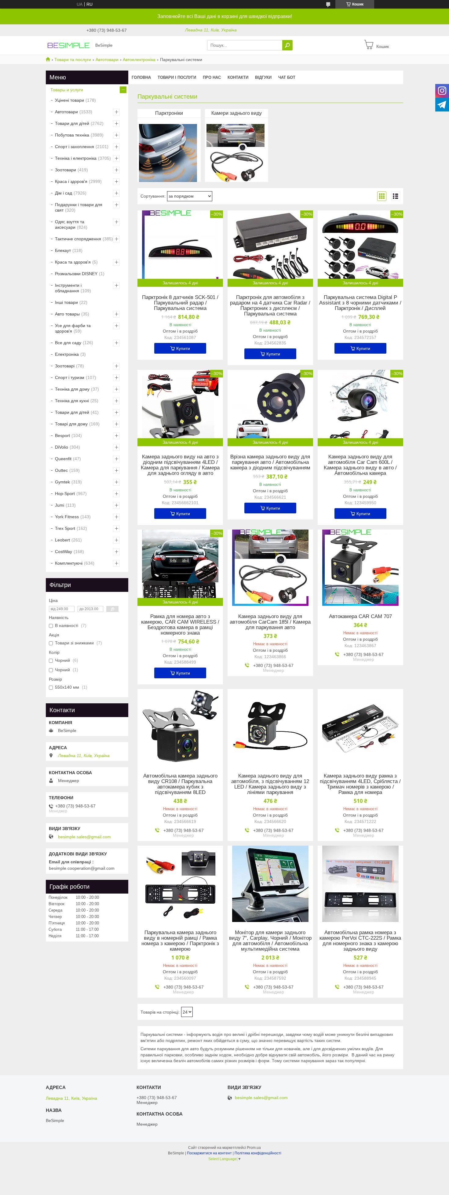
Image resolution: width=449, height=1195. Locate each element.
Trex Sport (65, 528)
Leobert (62, 539)
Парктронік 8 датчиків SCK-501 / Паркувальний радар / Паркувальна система (180, 303)
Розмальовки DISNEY (76, 273)
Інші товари (66, 302)
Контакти (238, 77)
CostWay (63, 551)
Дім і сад (63, 193)
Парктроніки (169, 113)
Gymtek (62, 481)
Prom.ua (254, 1148)
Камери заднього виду (236, 113)
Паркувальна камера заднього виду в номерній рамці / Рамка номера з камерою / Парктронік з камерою (180, 941)
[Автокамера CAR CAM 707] (360, 568)
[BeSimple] (69, 44)
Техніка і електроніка (76, 158)
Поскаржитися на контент (209, 1153)
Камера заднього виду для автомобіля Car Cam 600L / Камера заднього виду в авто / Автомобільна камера (360, 465)
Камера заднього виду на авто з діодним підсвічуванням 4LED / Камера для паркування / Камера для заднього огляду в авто (180, 465)
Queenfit (63, 458)
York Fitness (67, 516)
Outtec (61, 470)
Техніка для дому (72, 389)
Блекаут (63, 250)
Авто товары (67, 314)
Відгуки (263, 77)
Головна (141, 77)
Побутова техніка (72, 135)
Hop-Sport (65, 493)
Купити (183, 348)
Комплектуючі (68, 563)
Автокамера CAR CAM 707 (360, 616)
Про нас (212, 77)
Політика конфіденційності (258, 1153)
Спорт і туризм (69, 377)
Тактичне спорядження (78, 238)
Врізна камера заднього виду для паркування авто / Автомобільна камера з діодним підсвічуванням (270, 462)
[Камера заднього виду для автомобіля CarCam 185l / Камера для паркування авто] (270, 568)
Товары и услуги (66, 89)
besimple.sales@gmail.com (84, 836)
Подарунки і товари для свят (78, 207)
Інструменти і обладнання (68, 288)
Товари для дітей (72, 123)
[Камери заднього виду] (235, 151)
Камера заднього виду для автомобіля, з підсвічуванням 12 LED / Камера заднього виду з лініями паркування (270, 784)
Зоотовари (65, 169)
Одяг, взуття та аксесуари (69, 224)
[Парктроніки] (168, 151)
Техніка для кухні (72, 400)
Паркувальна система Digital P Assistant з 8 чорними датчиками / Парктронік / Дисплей (360, 303)
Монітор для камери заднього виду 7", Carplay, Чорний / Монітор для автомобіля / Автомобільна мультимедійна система (270, 941)
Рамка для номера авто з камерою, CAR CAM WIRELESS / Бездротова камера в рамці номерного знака (180, 625)
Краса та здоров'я (73, 262)
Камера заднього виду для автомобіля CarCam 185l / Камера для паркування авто (270, 622)
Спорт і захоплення (74, 146)
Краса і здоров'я (71, 181)
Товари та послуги (72, 59)
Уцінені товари (69, 100)
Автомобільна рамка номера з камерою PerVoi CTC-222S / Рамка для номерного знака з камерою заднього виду (360, 941)
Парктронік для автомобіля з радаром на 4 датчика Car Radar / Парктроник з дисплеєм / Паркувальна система (270, 306)
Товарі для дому (71, 423)
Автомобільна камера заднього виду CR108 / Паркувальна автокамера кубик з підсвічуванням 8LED (180, 784)
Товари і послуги (177, 77)
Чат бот (286, 77)
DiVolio (61, 447)
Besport (62, 435)
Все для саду (68, 342)
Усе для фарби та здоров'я (73, 328)
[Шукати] (287, 45)
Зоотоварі (65, 365)
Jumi (59, 505)
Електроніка (67, 354)
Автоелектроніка (139, 59)
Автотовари (107, 59)
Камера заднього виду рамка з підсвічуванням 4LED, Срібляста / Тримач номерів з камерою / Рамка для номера (360, 784)
